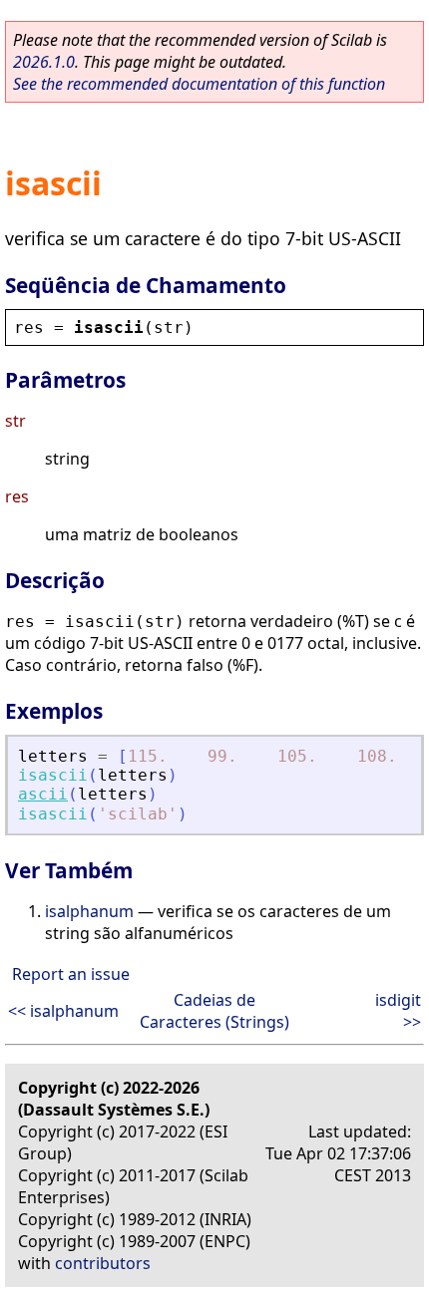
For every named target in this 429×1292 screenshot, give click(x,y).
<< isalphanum (63, 1011)
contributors (103, 1263)
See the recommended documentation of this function (199, 84)
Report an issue (71, 974)
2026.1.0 (44, 62)
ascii (43, 794)
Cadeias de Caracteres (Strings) (214, 1011)
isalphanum (89, 911)
